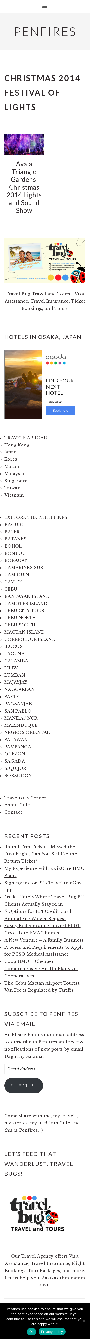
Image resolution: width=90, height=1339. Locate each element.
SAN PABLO (18, 711)
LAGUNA (14, 653)
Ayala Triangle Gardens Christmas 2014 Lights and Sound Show (24, 187)
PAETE (12, 696)
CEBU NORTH (20, 617)
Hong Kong (17, 445)
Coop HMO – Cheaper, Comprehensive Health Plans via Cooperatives (41, 968)
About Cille (17, 804)
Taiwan (12, 487)
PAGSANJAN (18, 703)
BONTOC (15, 553)
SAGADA (14, 761)
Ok (32, 1332)
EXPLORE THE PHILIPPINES (35, 517)
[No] (83, 1320)
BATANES (15, 538)
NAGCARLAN (19, 689)
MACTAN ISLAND (24, 632)
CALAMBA (16, 660)
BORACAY (16, 560)
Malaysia (14, 473)
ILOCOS (13, 646)
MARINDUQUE (21, 725)
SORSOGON (18, 775)
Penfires (45, 31)
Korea (11, 459)
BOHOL (13, 546)
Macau (12, 466)
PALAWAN (16, 739)
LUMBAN (14, 675)
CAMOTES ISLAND (26, 603)
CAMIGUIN (17, 574)
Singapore (16, 480)
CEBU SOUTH (20, 624)
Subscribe (24, 1085)
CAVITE (13, 581)
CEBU (10, 589)
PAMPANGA (18, 746)
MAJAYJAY (16, 682)
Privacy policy (52, 1332)
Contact (13, 812)
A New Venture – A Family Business (44, 940)
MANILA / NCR (21, 718)
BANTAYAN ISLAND (27, 596)
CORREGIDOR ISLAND (30, 639)
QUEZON (14, 753)
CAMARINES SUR (23, 567)
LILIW (11, 668)
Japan (10, 451)
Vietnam (14, 495)
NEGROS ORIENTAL (27, 732)
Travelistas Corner (25, 797)
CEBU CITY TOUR (24, 610)
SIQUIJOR (15, 768)
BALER (12, 531)
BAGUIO (14, 524)
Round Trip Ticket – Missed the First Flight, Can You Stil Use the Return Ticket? (40, 854)
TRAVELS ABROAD (26, 437)
